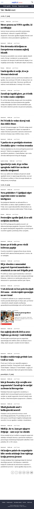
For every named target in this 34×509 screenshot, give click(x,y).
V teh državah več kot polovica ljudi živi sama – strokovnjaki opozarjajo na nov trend (17, 292)
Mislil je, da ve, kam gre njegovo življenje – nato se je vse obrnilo (15, 430)
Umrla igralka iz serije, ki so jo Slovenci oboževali (14, 73)
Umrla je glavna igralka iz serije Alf (23, 314)
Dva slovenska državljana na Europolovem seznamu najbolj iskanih (15, 49)
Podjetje (3, 502)
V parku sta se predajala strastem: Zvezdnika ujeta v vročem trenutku (17, 144)
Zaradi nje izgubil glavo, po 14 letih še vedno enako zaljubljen (16, 95)
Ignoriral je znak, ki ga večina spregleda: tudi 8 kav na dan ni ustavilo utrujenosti (15, 167)
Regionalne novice (23, 6)
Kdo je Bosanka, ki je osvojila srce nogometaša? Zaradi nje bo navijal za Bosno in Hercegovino (16, 385)
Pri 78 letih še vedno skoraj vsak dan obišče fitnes (15, 122)
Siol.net (9, 310)
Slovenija (14, 6)
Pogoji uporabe (10, 502)
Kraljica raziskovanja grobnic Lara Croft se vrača (16, 358)
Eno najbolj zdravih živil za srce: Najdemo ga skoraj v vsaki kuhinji (16, 333)
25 (31, 473)
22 (20, 473)
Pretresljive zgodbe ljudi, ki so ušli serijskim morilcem (16, 219)
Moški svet (8, 21)
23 (24, 473)
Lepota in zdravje (4, 161)
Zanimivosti (3, 43)
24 (28, 473)
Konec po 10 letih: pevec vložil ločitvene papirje (14, 246)
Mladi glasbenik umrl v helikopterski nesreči (11, 409)
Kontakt (24, 502)
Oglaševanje (29, 502)
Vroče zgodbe (7, 6)
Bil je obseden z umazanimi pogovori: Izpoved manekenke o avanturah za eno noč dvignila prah (17, 267)
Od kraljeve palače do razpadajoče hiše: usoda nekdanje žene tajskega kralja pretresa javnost (17, 453)
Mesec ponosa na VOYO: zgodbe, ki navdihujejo (16, 26)
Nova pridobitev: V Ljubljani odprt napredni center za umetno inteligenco (16, 195)
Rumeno (2, 21)
